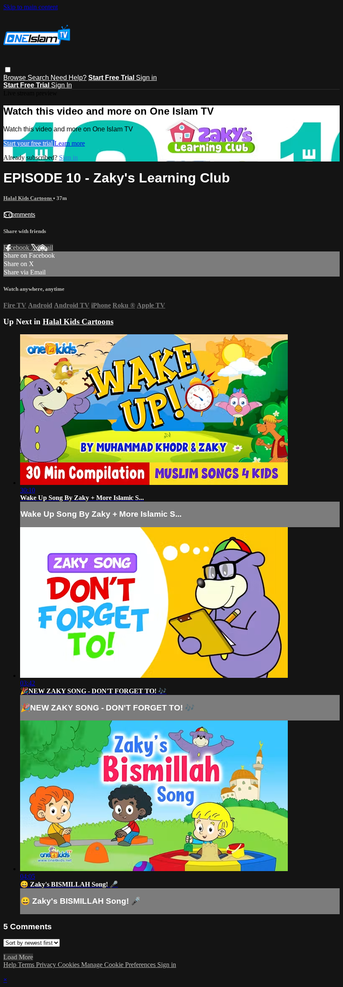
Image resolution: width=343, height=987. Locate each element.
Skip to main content (30, 6)
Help (10, 964)
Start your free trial (28, 143)
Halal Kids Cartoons (28, 198)
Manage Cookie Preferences (119, 964)
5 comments (19, 214)
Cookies (69, 964)
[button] (7, 69)
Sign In (61, 85)
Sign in (146, 77)
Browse (15, 77)
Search (39, 77)
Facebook (17, 247)
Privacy (47, 964)
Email (45, 247)
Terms (27, 964)
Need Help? (69, 77)
